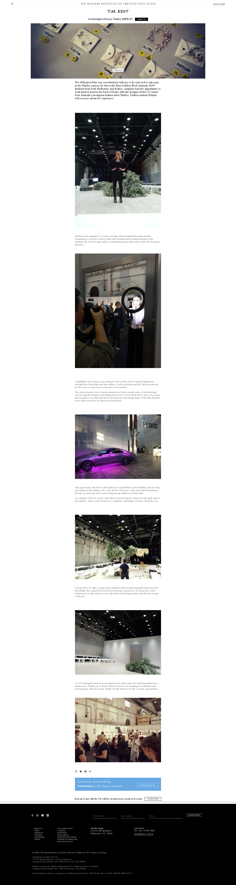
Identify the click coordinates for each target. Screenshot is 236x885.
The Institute (65, 828)
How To (141, 19)
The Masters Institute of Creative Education (118, 3)
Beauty (38, 828)
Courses (39, 837)
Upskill (38, 835)
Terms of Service (66, 839)
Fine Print (63, 835)
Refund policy (65, 841)
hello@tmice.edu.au (143, 834)
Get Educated (147, 785)
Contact (62, 833)
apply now (219, 4)
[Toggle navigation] (12, 4)
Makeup (38, 833)
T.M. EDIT (118, 11)
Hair (36, 830)
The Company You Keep (96, 853)
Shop (37, 839)
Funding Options (66, 837)
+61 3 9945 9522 (146, 831)
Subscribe (153, 799)
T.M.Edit (61, 830)
